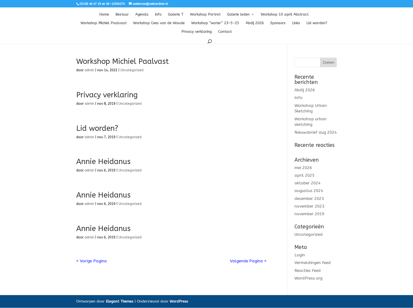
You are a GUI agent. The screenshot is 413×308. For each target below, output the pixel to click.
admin (89, 70)
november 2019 (309, 213)
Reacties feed (307, 270)
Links (296, 23)
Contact (225, 32)
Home (104, 14)
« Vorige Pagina (91, 260)
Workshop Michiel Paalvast (104, 23)
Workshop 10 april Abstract (285, 14)
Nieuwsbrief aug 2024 (315, 132)
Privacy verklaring (196, 32)
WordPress (179, 301)
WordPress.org (308, 278)
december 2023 (309, 198)
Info (158, 14)
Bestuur (122, 14)
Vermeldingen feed (312, 262)
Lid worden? (316, 23)
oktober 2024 (307, 183)
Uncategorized (131, 70)
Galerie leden (238, 14)
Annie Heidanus (103, 161)
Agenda (141, 14)
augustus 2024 (308, 190)
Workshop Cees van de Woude (159, 23)
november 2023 (309, 206)
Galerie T (176, 14)
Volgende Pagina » (248, 260)
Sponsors (278, 23)
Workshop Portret (205, 14)
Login (299, 255)
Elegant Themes (119, 301)
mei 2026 (303, 167)
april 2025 (304, 175)
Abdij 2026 (255, 23)
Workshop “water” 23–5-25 (215, 23)
